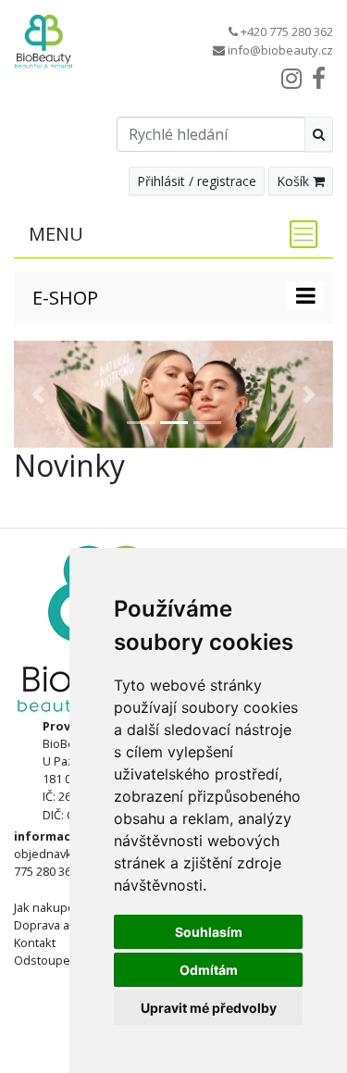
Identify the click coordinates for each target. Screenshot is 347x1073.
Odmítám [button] (209, 970)
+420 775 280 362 (287, 31)
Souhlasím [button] (208, 932)
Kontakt (35, 942)
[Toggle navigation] (298, 234)
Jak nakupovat (52, 907)
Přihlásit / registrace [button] (196, 181)
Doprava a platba (60, 925)
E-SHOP (65, 297)
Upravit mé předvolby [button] (209, 1008)
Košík (295, 181)
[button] (38, 395)
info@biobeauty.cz (280, 50)
